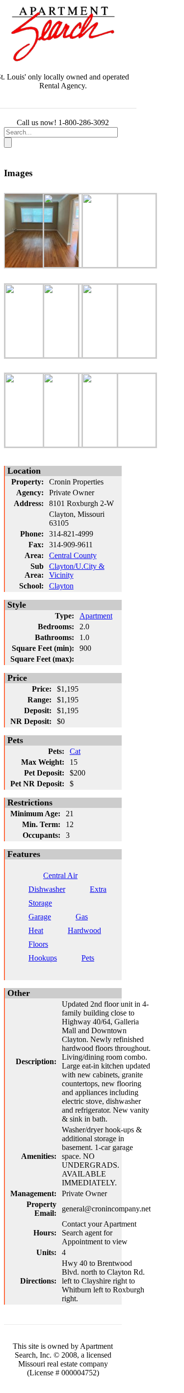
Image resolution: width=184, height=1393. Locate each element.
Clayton (61, 586)
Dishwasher (46, 889)
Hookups (42, 958)
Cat (75, 751)
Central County (73, 555)
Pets (87, 958)
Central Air (60, 875)
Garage (39, 916)
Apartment (95, 616)
